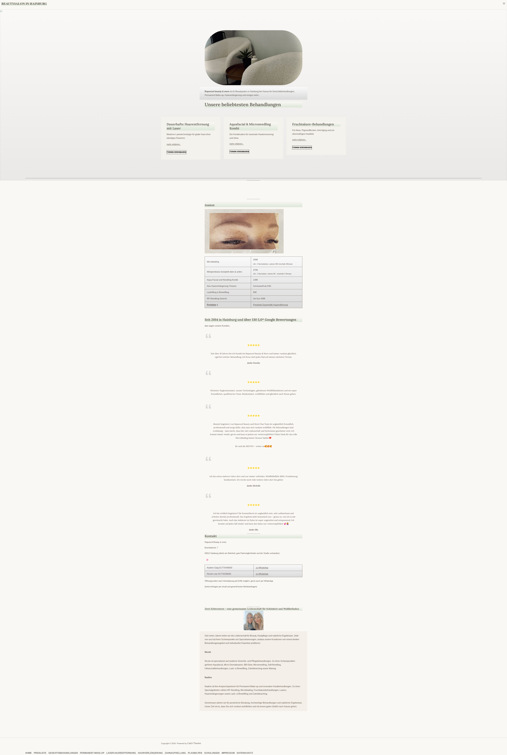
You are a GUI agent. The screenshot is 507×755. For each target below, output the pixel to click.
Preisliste (211, 305)
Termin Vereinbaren (176, 152)
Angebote (210, 205)
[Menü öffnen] (504, 3)
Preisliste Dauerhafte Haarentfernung (270, 305)
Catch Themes (194, 743)
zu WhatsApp (262, 568)
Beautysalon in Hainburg (24, 3)
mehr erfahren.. (174, 144)
